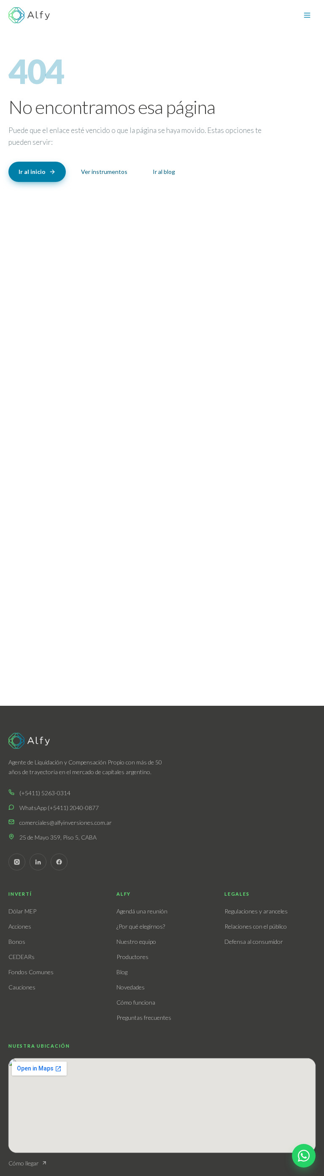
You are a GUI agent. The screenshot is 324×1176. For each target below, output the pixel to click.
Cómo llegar (23, 1163)
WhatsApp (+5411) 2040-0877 (59, 807)
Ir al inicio (32, 171)
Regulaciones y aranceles (256, 911)
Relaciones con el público (255, 926)
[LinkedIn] (38, 862)
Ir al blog (164, 171)
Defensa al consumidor (253, 941)
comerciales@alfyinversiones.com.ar (65, 822)
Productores (132, 956)
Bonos (16, 941)
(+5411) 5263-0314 (44, 793)
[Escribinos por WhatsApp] (304, 1156)
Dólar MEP (22, 911)
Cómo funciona (135, 1002)
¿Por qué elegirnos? (140, 926)
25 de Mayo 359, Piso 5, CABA (58, 837)
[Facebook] (59, 862)
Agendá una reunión (141, 911)
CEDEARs (21, 956)
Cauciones (21, 987)
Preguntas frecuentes (143, 1017)
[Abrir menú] (307, 15)
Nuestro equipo (136, 941)
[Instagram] (16, 862)
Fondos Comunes (31, 971)
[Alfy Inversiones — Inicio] (29, 15)
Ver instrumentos (104, 171)
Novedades (130, 987)
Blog (121, 971)
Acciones (19, 926)
